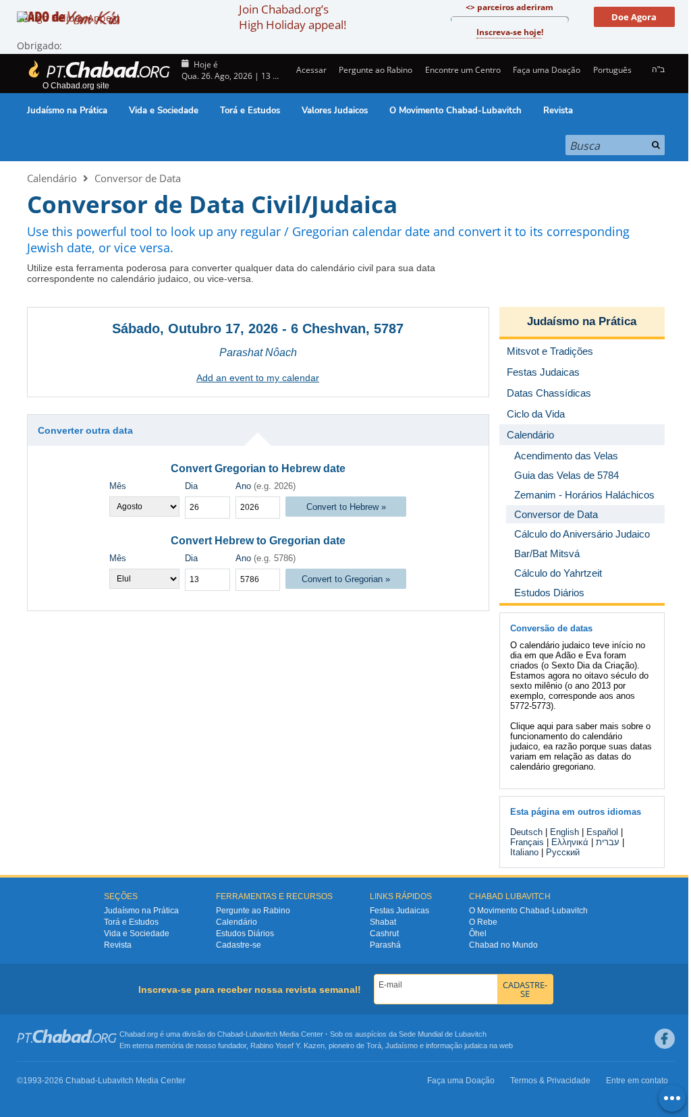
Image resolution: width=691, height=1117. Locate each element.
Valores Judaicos (335, 111)
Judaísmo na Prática (67, 111)
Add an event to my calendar (257, 377)
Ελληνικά (569, 842)
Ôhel (478, 933)
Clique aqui (531, 726)
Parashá (385, 945)
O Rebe (483, 922)
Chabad (230, 1034)
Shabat (383, 922)
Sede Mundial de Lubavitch (443, 1034)
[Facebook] (665, 1039)
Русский (563, 852)
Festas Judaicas (399, 910)
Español (602, 832)
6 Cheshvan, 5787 (347, 328)
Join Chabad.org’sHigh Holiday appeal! (292, 16)
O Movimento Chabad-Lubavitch (455, 111)
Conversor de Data (137, 178)
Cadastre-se (238, 945)
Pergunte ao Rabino (375, 70)
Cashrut (384, 933)
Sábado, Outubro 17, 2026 (195, 328)
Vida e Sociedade (163, 111)
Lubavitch (261, 1034)
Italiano (524, 852)
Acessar (310, 70)
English (564, 832)
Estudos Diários (245, 933)
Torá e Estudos (250, 111)
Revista (558, 111)
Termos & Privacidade (550, 1080)
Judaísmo (401, 1045)
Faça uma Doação (546, 70)
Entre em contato (637, 1080)
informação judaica (456, 1045)
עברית (607, 842)
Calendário (52, 178)
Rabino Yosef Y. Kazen (287, 1045)
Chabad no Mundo (503, 945)
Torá (373, 1045)
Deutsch (526, 832)
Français (527, 842)
